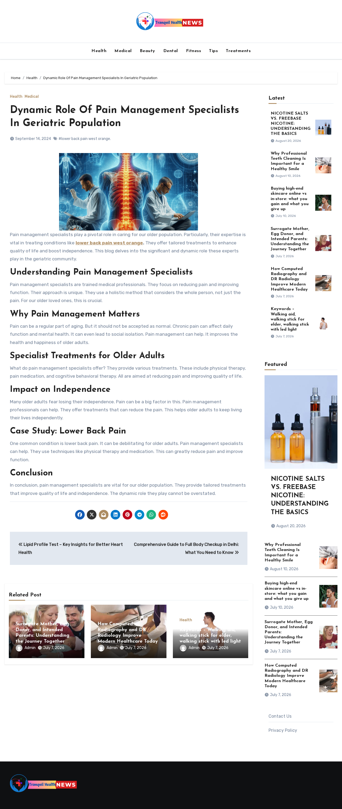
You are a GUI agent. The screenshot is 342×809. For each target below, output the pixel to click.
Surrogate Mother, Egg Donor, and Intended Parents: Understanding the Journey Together (290, 239)
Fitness (193, 51)
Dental (170, 51)
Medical (123, 51)
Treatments (238, 51)
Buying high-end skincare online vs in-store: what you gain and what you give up (290, 198)
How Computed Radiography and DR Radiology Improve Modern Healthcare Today (289, 279)
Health (98, 51)
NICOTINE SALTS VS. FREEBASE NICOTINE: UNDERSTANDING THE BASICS (290, 123)
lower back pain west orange (109, 242)
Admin (30, 648)
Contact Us (280, 716)
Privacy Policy (283, 730)
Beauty (147, 51)
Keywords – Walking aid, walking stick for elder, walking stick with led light (210, 636)
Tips (213, 51)
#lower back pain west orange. (85, 138)
